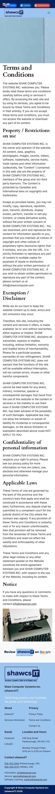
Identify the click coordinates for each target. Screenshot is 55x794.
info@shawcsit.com (25, 603)
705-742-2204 (11, 763)
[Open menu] (49, 13)
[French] (8, 4)
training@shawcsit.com (35, 779)
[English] (4, 4)
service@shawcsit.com (24, 776)
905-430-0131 (11, 767)
